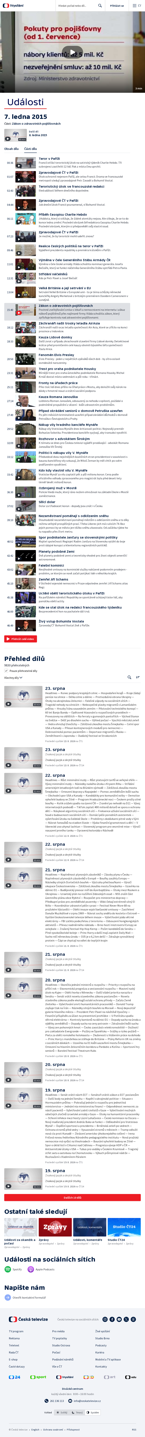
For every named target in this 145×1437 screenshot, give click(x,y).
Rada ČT (14, 1352)
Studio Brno (102, 1338)
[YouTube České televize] (119, 1319)
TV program (16, 1331)
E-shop (13, 1359)
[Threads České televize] (133, 1319)
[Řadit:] (138, 677)
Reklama (14, 1338)
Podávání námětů (62, 1359)
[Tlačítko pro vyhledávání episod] (129, 677)
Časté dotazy (17, 1366)
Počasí (56, 1352)
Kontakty (101, 1366)
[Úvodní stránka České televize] (28, 1319)
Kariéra (99, 1352)
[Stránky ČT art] (109, 1378)
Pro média (58, 1331)
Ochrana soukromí (53, 1429)
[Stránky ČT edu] (130, 1378)
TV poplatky (59, 1338)
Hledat (100, 6)
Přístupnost (73, 1429)
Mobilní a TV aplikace (108, 1359)
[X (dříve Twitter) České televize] (126, 1319)
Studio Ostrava (61, 1345)
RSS (134, 1429)
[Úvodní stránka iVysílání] (16, 6)
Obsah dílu (11, 149)
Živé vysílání (102, 1331)
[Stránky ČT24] (14, 1378)
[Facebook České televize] (112, 1319)
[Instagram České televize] (105, 1319)
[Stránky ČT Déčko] (88, 1378)
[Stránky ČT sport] (38, 1378)
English (35, 1429)
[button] (72, 52)
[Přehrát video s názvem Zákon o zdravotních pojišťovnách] (72, 52)
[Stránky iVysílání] (65, 1378)
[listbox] (77, 1412)
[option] (61, 1412)
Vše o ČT (57, 1366)
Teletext (14, 1345)
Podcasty (100, 1345)
